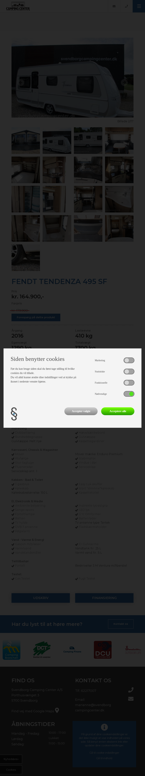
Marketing (100, 360)
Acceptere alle (117, 411)
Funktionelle (101, 382)
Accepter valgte (81, 411)
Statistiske (100, 371)
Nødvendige (101, 394)
